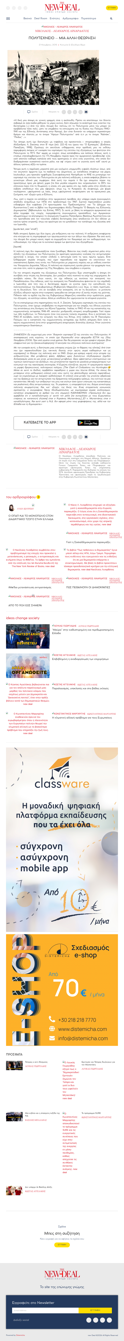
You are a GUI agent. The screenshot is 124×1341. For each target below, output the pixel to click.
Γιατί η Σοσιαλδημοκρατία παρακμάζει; (88, 542)
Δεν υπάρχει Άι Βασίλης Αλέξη (38, 1187)
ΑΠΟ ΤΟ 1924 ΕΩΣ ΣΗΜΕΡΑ (25, 605)
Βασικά (27, 19)
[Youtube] (20, 8)
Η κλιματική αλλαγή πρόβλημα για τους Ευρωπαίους (82, 718)
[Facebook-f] (8, 8)
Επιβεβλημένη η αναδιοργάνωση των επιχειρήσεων (80, 659)
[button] (111, 19)
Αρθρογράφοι (71, 19)
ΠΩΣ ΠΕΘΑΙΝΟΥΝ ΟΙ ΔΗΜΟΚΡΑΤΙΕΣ (88, 587)
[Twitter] (14, 8)
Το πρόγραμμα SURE (91, 1113)
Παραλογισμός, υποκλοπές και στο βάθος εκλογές (80, 688)
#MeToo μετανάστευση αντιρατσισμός (29, 587)
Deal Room (40, 19)
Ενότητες (55, 19)
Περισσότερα (88, 19)
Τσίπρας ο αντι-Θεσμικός (36, 1062)
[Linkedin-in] (25, 8)
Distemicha (20, 1335)
